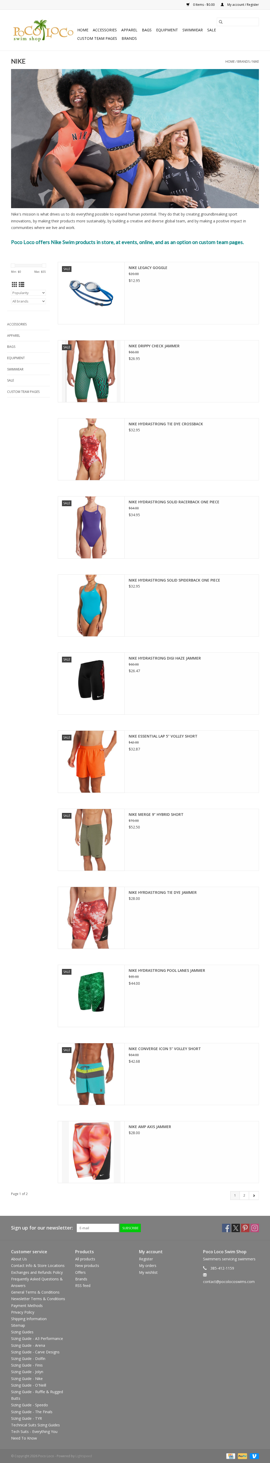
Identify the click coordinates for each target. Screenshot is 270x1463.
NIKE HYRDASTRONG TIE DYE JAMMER (163, 892)
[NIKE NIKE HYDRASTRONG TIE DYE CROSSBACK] (91, 449)
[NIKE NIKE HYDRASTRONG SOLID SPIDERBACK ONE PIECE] (91, 605)
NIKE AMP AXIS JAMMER (150, 1126)
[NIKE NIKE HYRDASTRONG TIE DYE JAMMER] (91, 918)
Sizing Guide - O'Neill (28, 1385)
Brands (129, 38)
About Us (19, 1258)
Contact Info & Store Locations (38, 1265)
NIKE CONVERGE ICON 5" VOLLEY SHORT (165, 1048)
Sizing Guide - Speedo (29, 1404)
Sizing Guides (22, 1331)
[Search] (221, 22)
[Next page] (254, 1195)
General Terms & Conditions (35, 1292)
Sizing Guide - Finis (27, 1365)
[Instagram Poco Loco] (254, 1228)
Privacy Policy (22, 1312)
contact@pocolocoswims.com (229, 1281)
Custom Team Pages (97, 38)
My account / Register (242, 4)
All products (85, 1258)
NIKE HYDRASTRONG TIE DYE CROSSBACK (166, 423)
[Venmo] (253, 1456)
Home (82, 29)
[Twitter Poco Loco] (236, 1228)
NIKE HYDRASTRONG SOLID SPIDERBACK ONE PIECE (174, 580)
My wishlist (148, 1272)
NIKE (255, 61)
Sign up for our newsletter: (42, 1228)
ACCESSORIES (105, 29)
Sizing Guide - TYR (26, 1418)
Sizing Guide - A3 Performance (37, 1338)
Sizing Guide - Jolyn (27, 1371)
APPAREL (129, 29)
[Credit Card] (230, 1456)
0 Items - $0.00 (203, 4)
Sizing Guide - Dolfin (28, 1358)
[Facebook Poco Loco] (226, 1228)
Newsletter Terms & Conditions (38, 1298)
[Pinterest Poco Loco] (245, 1228)
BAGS (147, 29)
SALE (211, 29)
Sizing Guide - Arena (28, 1345)
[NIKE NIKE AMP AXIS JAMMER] (91, 1152)
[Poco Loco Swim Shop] (43, 30)
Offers (80, 1272)
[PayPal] (242, 1456)
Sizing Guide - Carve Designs (35, 1351)
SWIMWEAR (192, 29)
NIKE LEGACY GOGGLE (148, 267)
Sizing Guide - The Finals (31, 1411)
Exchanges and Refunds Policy (37, 1272)
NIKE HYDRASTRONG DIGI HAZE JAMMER (165, 658)
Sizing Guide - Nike (27, 1378)
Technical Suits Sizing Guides (35, 1424)
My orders (147, 1265)
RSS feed (82, 1285)
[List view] (21, 284)
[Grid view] (14, 284)
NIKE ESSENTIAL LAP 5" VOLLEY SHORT (163, 736)
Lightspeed (83, 1456)
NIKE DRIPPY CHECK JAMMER (154, 345)
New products (87, 1265)
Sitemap (18, 1325)
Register (146, 1258)
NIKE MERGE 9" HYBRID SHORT (156, 814)
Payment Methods (27, 1305)
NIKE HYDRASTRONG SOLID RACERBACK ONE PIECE (174, 501)
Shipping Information (29, 1318)
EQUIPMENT (167, 29)
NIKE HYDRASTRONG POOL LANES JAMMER (167, 970)
